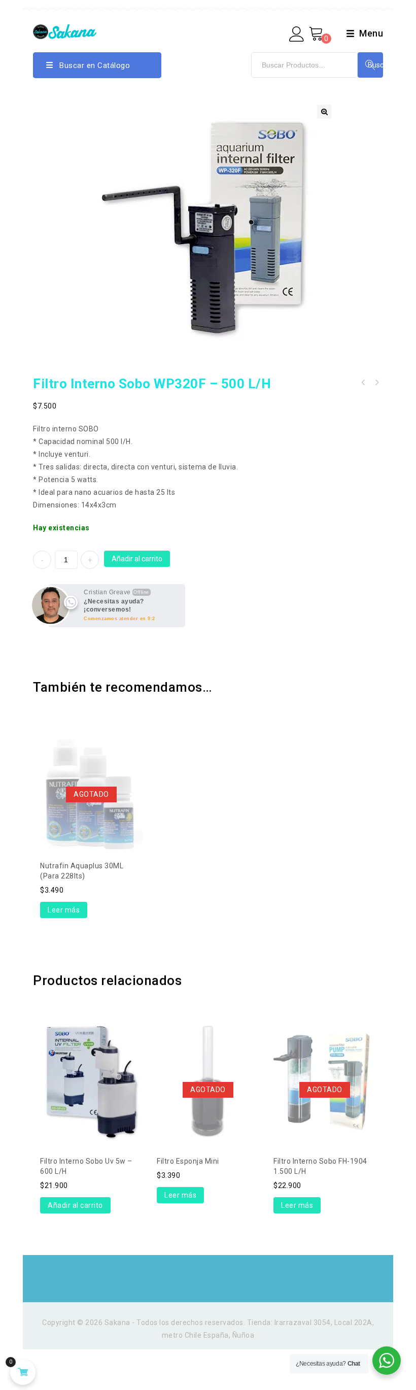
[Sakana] (64, 31)
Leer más (64, 910)
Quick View (91, 761)
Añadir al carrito (137, 559)
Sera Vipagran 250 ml (376, 382)
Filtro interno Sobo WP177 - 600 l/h (363, 382)
